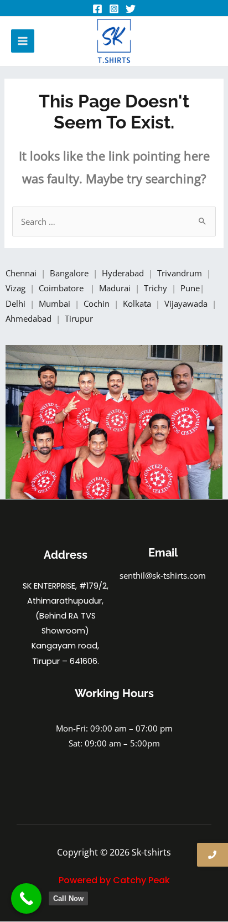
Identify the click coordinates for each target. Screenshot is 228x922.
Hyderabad (124, 273)
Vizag (17, 287)
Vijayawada (187, 303)
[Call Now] (26, 898)
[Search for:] (113, 221)
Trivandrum (180, 273)
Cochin (98, 303)
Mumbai (55, 303)
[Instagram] (114, 9)
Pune (190, 287)
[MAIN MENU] (22, 41)
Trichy (156, 287)
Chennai (21, 273)
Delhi (17, 303)
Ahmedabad (30, 318)
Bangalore (69, 273)
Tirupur (79, 318)
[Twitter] (131, 9)
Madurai (116, 287)
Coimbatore (63, 287)
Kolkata (138, 303)
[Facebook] (97, 9)
